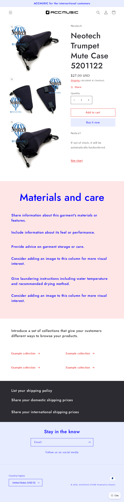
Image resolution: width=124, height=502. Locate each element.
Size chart (77, 160)
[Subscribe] (89, 442)
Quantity (75, 93)
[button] (10, 12)
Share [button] (78, 86)
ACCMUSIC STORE (87, 485)
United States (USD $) (24, 482)
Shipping (75, 80)
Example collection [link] (23, 353)
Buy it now (93, 122)
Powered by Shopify (106, 485)
